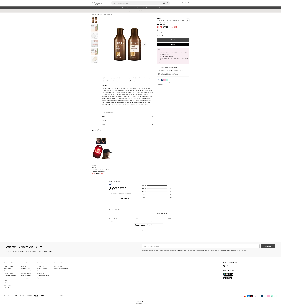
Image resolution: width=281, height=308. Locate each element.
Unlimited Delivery (8, 266)
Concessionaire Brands (43, 275)
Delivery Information (26, 273)
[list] (127, 44)
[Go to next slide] (144, 44)
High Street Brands (108, 14)
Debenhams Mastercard (10, 275)
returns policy (175, 74)
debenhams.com (158, 224)
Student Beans (8, 285)
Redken (159, 18)
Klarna (5, 278)
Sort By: (158, 213)
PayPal (5, 280)
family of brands (187, 250)
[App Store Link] (228, 276)
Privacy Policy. (243, 250)
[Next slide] (169, 11)
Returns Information (26, 275)
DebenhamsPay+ (8, 273)
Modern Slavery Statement (61, 268)
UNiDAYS (6, 287)
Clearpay (6, 282)
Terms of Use (40, 273)
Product (39, 278)
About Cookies (41, 271)
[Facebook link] (228, 266)
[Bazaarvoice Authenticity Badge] (114, 184)
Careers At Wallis (58, 266)
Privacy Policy (40, 266)
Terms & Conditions (42, 268)
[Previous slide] (112, 11)
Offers (96, 14)
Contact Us (23, 266)
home (93, 14)
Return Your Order (25, 268)
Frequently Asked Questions (28, 271)
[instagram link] (224, 266)
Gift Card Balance (25, 278)
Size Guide (7, 271)
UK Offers (101, 14)
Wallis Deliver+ (7, 268)
